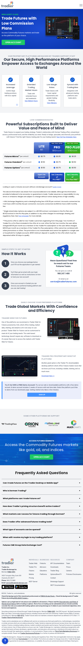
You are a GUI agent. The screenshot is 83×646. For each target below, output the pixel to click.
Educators (43, 571)
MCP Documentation (57, 585)
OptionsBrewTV (56, 574)
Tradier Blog (54, 571)
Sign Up (42, 394)
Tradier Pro (33, 567)
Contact (53, 578)
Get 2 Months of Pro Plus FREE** (72, 177)
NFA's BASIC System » (21, 598)
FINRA (9, 572)
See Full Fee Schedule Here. (67, 137)
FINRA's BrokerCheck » (47, 596)
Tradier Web (33, 563)
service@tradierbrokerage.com (16, 583)
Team (68, 563)
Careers (69, 571)
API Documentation (57, 563)
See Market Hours (31, 101)
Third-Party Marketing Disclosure (66, 631)
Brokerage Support (57, 582)
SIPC (13, 572)
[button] (5, 641)
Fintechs (43, 563)
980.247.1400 (63, 273)
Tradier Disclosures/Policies (30, 633)
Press (68, 567)
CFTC (22, 615)
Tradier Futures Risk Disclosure (12, 617)
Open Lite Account (41, 175)
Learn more (57, 187)
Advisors (43, 567)
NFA (18, 615)
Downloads (54, 567)
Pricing (31, 578)
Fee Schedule (24, 216)
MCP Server (33, 582)
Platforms (43, 574)
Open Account (13, 42)
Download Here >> (48, 376)
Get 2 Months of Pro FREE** (56, 177)
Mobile (31, 574)
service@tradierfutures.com (63, 281)
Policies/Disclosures (73, 574)
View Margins (52, 103)
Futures (31, 571)
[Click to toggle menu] (80, 5)
